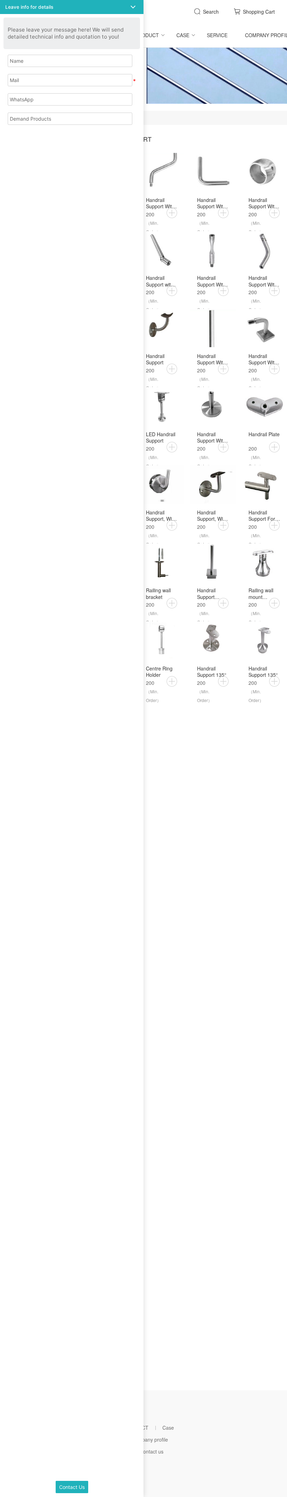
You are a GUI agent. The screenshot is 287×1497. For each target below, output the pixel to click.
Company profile (150, 1439)
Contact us (151, 1451)
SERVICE (217, 35)
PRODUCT (147, 35)
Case (182, 35)
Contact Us (72, 1487)
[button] (72, 7)
